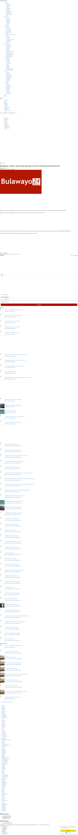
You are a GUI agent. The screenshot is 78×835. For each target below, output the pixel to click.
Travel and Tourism (10, 39)
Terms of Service (39, 824)
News (6, 2)
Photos (8, 42)
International (9, 11)
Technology (7, 108)
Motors (8, 72)
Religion (8, 10)
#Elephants (13, 254)
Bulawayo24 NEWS (3, 0)
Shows (8, 66)
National (8, 6)
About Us (4, 808)
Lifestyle (6, 33)
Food (8, 89)
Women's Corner (10, 51)
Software (8, 78)
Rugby (8, 22)
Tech (6, 71)
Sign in (72, 255)
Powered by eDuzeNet (4, 825)
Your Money (9, 32)
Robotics (8, 79)
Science (8, 80)
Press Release (9, 14)
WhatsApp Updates (10, 54)
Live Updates (5, 294)
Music (8, 58)
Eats (7, 35)
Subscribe (39, 304)
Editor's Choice (11, 112)
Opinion (6, 43)
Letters (8, 48)
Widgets (3, 805)
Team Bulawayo (10, 68)
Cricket (8, 19)
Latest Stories (7, 110)
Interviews (9, 46)
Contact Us (4, 810)
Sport (8, 84)
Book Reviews (9, 56)
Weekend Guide (10, 70)
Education (8, 8)
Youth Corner (9, 52)
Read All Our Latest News (7, 702)
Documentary (9, 92)
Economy (8, 30)
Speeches (8, 47)
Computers (9, 76)
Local (8, 3)
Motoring (8, 87)
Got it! (68, 830)
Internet (8, 74)
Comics (8, 41)
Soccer (8, 18)
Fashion (8, 36)
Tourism (8, 90)
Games (8, 62)
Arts (7, 64)
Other (8, 25)
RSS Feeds (4, 807)
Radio (8, 65)
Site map (3, 806)
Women (8, 88)
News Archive (4, 804)
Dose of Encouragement (11, 34)
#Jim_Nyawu (17, 254)
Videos (6, 82)
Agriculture (9, 12)
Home (6, 100)
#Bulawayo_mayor (6, 254)
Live (7, 15)
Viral (7, 94)
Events (8, 67)
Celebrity (8, 59)
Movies (8, 60)
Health (8, 9)
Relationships (9, 40)
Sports (6, 16)
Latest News (5, 112)
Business (6, 26)
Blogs (8, 49)
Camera (8, 73)
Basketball (9, 20)
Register (76, 255)
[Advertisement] (39, 138)
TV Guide (8, 63)
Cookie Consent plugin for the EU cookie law (68, 832)
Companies (9, 28)
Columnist (8, 44)
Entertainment (7, 57)
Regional (8, 4)
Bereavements (9, 55)
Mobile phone (9, 75)
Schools (8, 23)
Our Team (4, 811)
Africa (8, 7)
